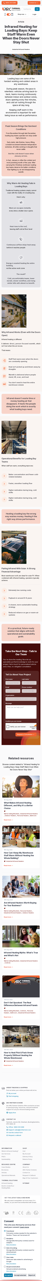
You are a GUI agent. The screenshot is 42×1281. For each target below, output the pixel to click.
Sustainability (6, 1159)
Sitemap (26, 1183)
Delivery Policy (28, 1156)
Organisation (9, 695)
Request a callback (29, 1175)
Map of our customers (30, 1178)
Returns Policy (27, 1159)
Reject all (31, 1275)
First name (9, 679)
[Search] (37, 9)
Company (26, 1164)
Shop (25, 1148)
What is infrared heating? (10, 1151)
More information (11, 1244)
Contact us (26, 1172)
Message (8, 703)
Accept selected (20, 1275)
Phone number (27, 687)
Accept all (8, 1275)
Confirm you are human (13, 721)
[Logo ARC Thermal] (11, 9)
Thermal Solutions (10, 1180)
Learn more (24, 1227)
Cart (24, 1151)
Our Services (6, 1154)
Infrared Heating (7, 1183)
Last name (26, 679)
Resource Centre (8, 1164)
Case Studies (6, 1167)
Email (7, 687)
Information (7, 1148)
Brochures (5, 1170)
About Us (26, 1167)
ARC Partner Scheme (30, 1170)
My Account (26, 1154)
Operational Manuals (8, 1175)
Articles (4, 1172)
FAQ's (3, 1156)
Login (34, 14)
